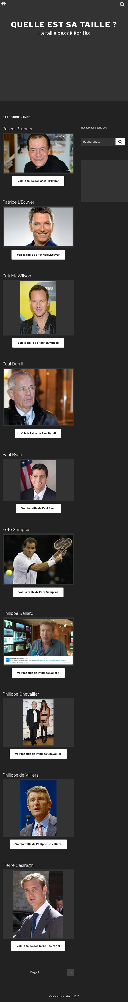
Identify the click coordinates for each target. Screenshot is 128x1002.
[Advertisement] (64, 63)
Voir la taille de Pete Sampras (38, 592)
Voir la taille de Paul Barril (38, 433)
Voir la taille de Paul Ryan (38, 508)
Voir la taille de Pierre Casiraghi (38, 946)
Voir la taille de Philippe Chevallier (38, 754)
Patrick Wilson (16, 275)
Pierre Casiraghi (18, 865)
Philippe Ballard (17, 613)
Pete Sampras (16, 529)
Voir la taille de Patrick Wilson (38, 342)
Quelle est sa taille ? (64, 24)
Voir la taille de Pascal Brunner (38, 181)
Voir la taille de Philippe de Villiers (38, 844)
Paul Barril (12, 363)
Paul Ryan (12, 454)
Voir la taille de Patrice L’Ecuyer (38, 254)
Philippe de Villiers (20, 775)
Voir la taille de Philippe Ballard (38, 673)
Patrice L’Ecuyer (18, 202)
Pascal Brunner (17, 128)
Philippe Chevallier (20, 694)
